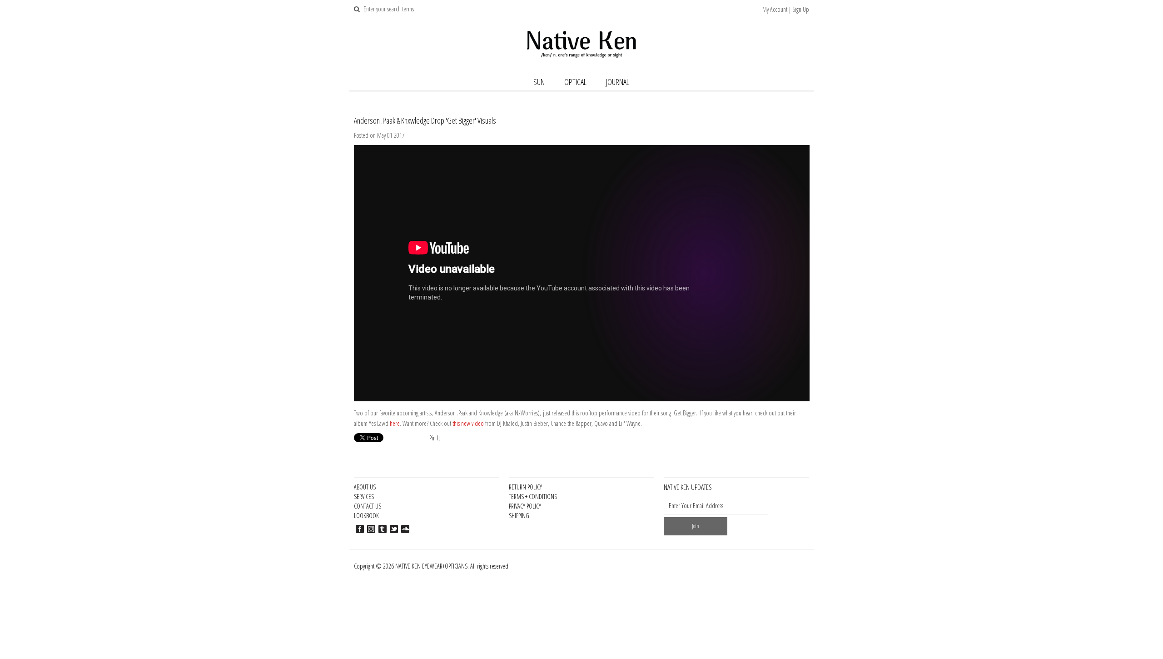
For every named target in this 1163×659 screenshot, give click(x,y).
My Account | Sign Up (785, 9)
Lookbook (366, 515)
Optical (575, 81)
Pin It (434, 438)
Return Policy (525, 487)
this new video (468, 423)
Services (364, 496)
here (395, 423)
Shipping (519, 515)
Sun (539, 81)
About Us (365, 487)
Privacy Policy (525, 506)
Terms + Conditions (533, 496)
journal (617, 81)
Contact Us (367, 506)
